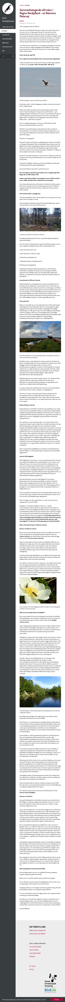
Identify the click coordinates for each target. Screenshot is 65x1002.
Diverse (22, 21)
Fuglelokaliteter (7, 47)
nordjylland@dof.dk (39, 930)
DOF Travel (32, 966)
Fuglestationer (33, 950)
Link (3, 51)
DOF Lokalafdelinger (35, 947)
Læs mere (43, 999)
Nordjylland (8, 21)
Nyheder (4, 31)
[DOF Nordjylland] (7, 14)
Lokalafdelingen (7, 39)
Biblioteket (5, 43)
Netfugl (31, 969)
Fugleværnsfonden (35, 953)
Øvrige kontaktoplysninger (37, 934)
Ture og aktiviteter (8, 27)
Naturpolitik (6, 35)
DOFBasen (32, 956)
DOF (4, 18)
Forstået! (56, 999)
